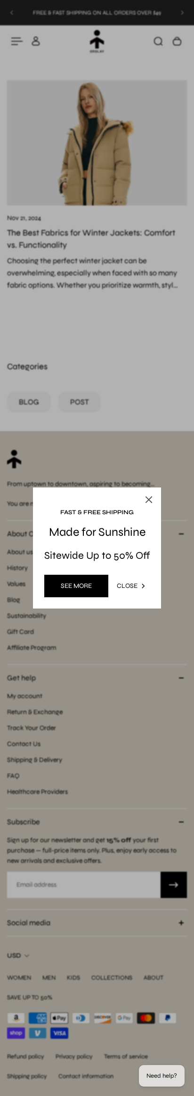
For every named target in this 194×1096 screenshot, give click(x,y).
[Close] (148, 499)
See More (76, 586)
